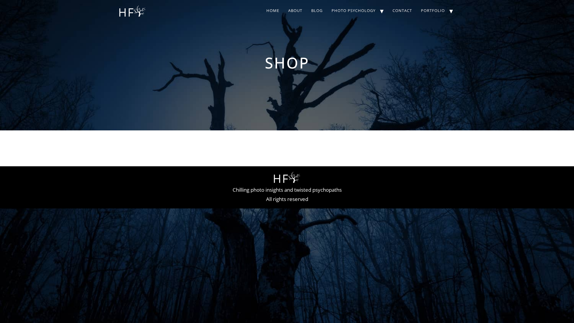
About (295, 10)
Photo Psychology (353, 10)
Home (272, 10)
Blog (317, 10)
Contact (402, 10)
